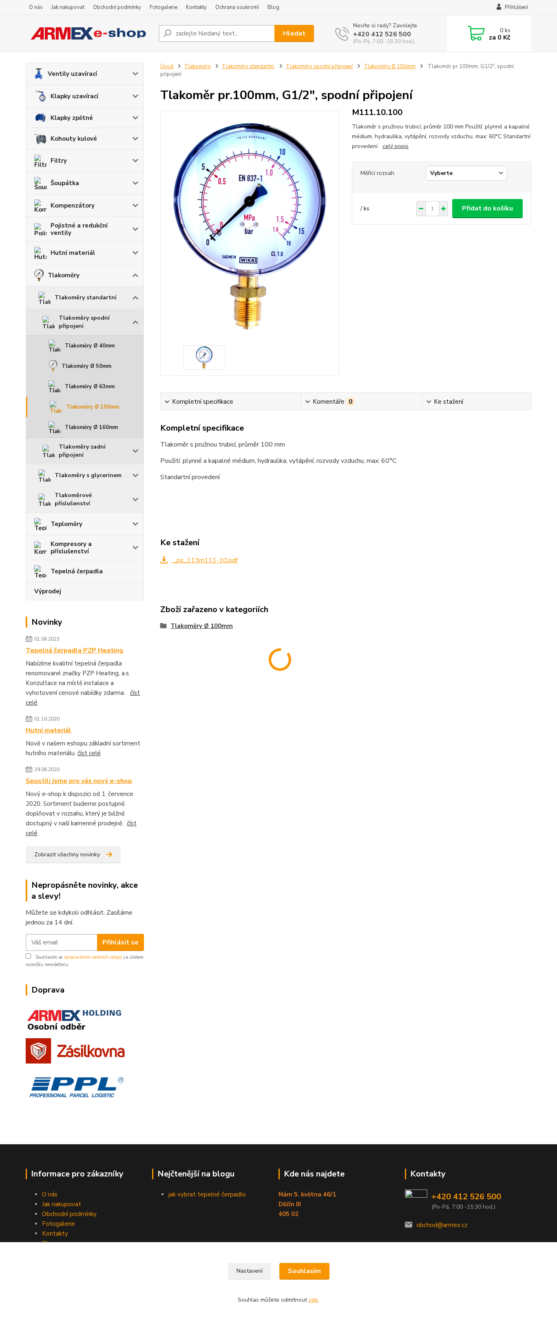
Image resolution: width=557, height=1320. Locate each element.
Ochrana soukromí (237, 7)
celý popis (395, 146)
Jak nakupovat (67, 7)
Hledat (294, 33)
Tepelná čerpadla (77, 571)
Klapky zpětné (72, 118)
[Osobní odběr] (77, 1016)
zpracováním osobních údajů (93, 957)
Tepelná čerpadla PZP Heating (74, 650)
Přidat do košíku (487, 208)
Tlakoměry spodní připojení (84, 322)
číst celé (89, 753)
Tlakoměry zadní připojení (82, 451)
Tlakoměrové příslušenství (73, 499)
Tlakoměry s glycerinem (88, 475)
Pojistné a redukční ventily (79, 229)
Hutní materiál (73, 253)
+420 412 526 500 (382, 34)
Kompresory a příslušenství (71, 547)
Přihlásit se (120, 942)
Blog (273, 7)
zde (313, 1300)
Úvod (166, 66)
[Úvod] (89, 33)
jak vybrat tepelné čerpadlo (207, 1194)
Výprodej (47, 591)
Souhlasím (304, 1271)
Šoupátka (65, 183)
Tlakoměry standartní (86, 297)
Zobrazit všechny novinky (67, 854)
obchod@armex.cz (441, 1225)
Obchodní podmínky (117, 7)
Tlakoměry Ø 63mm (90, 386)
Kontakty (196, 7)
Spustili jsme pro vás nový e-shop (79, 780)
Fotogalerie (163, 7)
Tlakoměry (64, 275)
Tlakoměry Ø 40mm (90, 345)
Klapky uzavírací (74, 96)
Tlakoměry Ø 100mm (92, 407)
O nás (36, 7)
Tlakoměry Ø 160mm (91, 427)
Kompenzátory (73, 205)
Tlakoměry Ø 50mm (86, 366)
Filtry (59, 161)
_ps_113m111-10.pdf (205, 560)
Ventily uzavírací (72, 74)
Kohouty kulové (74, 139)
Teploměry (66, 524)
